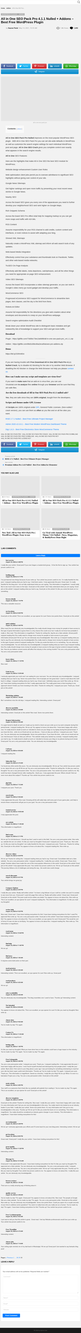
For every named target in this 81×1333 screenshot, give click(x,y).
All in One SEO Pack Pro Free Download (18, 436)
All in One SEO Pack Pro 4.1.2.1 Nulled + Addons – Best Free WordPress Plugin (61, 501)
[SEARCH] (79, 2)
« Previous (9, 1257)
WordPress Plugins (20, 497)
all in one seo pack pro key (47, 436)
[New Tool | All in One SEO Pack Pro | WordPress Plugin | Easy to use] (20, 519)
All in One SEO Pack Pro (11, 434)
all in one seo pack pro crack (35, 434)
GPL (38, 407)
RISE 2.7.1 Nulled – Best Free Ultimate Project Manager (29, 419)
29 (19, 1257)
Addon (32, 497)
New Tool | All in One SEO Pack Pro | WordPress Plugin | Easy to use (19, 533)
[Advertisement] (40, 46)
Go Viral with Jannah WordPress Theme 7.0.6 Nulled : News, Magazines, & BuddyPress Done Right (60, 535)
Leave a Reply (40, 555)
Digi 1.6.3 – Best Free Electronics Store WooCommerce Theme (32, 429)
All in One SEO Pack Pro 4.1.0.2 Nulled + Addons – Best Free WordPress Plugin (20, 501)
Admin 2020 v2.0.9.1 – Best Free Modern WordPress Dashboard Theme (36, 424)
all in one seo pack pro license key (16, 438)
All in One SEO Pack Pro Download (64, 434)
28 (17, 1257)
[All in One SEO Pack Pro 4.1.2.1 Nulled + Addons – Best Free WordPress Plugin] (60, 487)
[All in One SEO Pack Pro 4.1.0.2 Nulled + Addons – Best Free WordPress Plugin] (20, 487)
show (19, 129)
